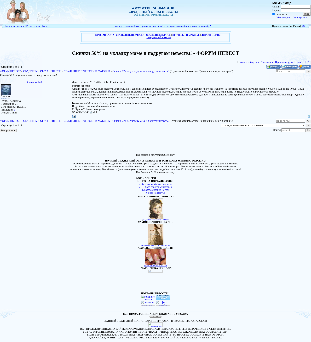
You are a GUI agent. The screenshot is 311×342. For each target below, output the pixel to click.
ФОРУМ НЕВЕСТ (10, 71)
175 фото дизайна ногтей (155, 189)
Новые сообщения (248, 62)
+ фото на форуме (155, 192)
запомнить (281, 14)
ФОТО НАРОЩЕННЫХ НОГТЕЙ (155, 266)
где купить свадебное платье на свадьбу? (188, 26)
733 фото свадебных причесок (155, 184)
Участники (267, 62)
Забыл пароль (283, 17)
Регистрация (300, 17)
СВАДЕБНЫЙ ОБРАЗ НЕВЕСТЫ (42, 71)
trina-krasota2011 (36, 82)
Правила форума (284, 62)
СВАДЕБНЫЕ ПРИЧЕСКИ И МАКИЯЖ (87, 71)
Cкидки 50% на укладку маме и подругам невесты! (140, 71)
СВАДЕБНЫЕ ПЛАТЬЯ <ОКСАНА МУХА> (155, 245)
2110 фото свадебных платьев (155, 187)
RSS (303, 26)
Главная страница (14, 26)
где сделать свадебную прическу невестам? (139, 26)
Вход (44, 26)
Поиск (299, 62)
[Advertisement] (155, 143)
